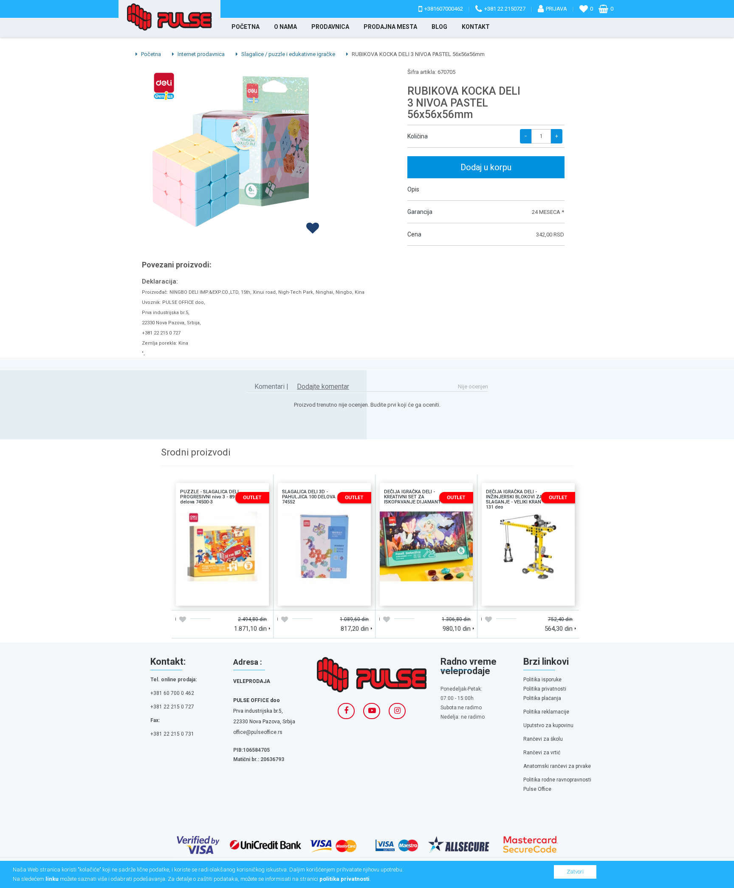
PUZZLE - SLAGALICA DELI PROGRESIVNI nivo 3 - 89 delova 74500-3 (223, 514)
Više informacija (222, 545)
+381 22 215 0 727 (172, 707)
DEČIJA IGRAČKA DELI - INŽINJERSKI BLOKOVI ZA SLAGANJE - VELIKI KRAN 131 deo (528, 518)
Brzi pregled (245, 596)
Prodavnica (330, 26)
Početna (245, 26)
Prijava (556, 9)
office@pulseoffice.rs (257, 732)
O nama (285, 26)
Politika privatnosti (544, 689)
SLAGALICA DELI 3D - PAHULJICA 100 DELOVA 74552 (324, 511)
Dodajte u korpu (199, 596)
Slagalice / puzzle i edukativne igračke (287, 54)
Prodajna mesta (390, 26)
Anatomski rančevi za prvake (557, 766)
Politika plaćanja (542, 698)
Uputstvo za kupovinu (548, 725)
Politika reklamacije (546, 712)
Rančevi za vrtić (541, 753)
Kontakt (476, 26)
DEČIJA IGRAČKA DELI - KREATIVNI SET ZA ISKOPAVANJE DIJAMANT (426, 514)
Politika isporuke (542, 680)
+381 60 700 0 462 (172, 693)
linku (52, 879)
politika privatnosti (344, 879)
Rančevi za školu (543, 739)
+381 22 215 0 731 (172, 734)
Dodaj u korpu (485, 167)
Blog (439, 26)
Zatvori (575, 871)
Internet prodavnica (200, 54)
